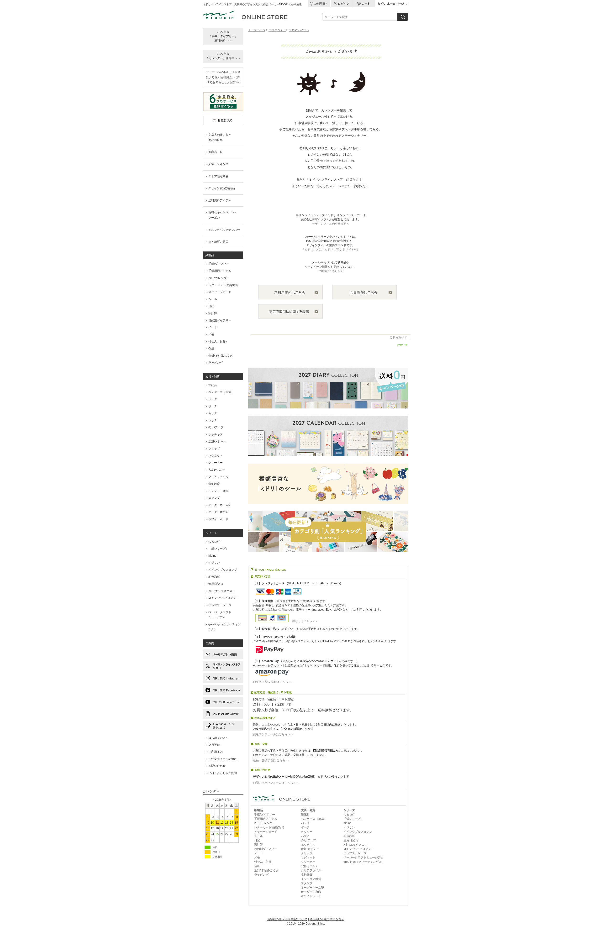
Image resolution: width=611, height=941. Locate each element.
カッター (214, 413)
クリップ (214, 448)
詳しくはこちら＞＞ (303, 621)
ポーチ (212, 406)
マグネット (215, 455)
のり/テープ (215, 427)
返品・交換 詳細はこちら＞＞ (272, 760)
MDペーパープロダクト (223, 598)
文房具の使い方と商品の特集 (219, 137)
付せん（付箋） (218, 341)
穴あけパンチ (217, 469)
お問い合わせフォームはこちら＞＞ (276, 782)
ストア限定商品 (218, 176)
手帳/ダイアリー (218, 264)
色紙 (211, 348)
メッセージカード (219, 292)
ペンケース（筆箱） (221, 392)
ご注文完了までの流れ (222, 759)
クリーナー (215, 462)
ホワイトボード (218, 519)
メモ (211, 334)
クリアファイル (218, 476)
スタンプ (214, 498)
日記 (211, 306)
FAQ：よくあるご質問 (222, 773)
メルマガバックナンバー (224, 229)
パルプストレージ (219, 605)
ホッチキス (215, 434)
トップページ (256, 30)
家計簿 (212, 313)
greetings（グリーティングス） (224, 627)
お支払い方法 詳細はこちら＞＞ (273, 682)
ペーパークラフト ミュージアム (219, 615)
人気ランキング (218, 164)
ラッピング (215, 362)
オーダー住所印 (218, 512)
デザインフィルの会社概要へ (330, 223)
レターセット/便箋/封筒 (223, 285)
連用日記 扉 (215, 584)
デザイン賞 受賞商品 (221, 188)
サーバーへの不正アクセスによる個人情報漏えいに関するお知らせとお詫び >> (223, 77)
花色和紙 (214, 577)
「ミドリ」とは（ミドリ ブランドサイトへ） (331, 249)
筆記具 (212, 385)
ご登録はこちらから (330, 271)
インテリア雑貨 (218, 491)
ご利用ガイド (277, 30)
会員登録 (214, 745)
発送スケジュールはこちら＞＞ (273, 734)
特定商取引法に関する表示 (327, 919)
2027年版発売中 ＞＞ (223, 56)
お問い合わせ (217, 766)
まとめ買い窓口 (218, 241)
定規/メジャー (217, 441)
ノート (212, 327)
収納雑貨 (214, 484)
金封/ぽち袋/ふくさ (220, 355)
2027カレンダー (218, 278)
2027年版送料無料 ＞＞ (223, 36)
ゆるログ (214, 541)
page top (402, 344)
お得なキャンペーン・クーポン (222, 215)
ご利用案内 (215, 751)
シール (212, 299)
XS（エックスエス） (221, 591)
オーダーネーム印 (219, 505)
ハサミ (212, 420)
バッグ (212, 399)
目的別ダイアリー (219, 320)
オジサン (214, 562)
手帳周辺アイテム (219, 270)
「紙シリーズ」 (218, 548)
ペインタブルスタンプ (222, 569)
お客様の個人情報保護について (287, 919)
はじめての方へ (218, 737)
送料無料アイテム (219, 200)
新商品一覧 (215, 152)
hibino (212, 555)
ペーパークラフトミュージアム (363, 857)
